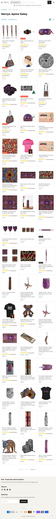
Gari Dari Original (5, 159)
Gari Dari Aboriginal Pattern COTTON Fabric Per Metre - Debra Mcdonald (9, 156)
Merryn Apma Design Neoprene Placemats (25, 265)
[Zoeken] (49, 2)
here (33, 482)
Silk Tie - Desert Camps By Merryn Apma (8, 293)
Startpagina (4, 9)
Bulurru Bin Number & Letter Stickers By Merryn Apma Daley (9, 266)
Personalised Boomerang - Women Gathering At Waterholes (26, 348)
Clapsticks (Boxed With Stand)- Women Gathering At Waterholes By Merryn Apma (27, 377)
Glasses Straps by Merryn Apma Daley (45, 239)
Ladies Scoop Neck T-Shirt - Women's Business (45, 402)
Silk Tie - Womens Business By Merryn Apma (45, 456)
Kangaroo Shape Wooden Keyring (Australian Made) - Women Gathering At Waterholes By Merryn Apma (27, 294)
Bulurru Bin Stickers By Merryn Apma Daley (9, 376)
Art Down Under (23, 351)
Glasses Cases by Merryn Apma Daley (45, 41)
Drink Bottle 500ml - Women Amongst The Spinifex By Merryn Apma (46, 429)
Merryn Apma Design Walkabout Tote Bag (7, 70)
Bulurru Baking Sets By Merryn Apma (27, 456)
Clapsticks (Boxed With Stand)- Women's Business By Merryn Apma (27, 429)
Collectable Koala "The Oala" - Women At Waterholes (27, 320)
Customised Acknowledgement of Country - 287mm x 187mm (46, 128)
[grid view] (50, 19)
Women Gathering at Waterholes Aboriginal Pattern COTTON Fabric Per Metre (9, 185)
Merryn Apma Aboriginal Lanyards (8, 41)
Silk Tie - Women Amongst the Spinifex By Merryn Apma (9, 428)
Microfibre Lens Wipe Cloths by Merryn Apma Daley (9, 212)
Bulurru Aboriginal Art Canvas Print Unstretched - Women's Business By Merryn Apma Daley (9, 349)
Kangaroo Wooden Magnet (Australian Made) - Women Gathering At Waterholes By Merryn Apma (9, 457)
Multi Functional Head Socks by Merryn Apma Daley (27, 70)
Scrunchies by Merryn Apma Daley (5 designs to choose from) (9, 100)
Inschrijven (23, 501)
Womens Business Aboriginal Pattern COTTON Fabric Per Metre (46, 213)
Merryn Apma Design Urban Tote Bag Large (9, 127)
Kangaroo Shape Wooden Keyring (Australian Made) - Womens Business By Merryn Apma (46, 322)
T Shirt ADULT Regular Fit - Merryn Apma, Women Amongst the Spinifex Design (9, 321)
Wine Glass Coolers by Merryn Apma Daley (9, 239)
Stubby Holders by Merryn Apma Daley (26, 99)
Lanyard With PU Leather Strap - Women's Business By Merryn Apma (46, 266)
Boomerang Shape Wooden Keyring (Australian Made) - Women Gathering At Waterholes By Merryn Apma (46, 349)
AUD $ (31, 508)
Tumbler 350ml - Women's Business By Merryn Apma (45, 293)
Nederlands (23, 508)
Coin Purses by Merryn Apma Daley (27, 127)
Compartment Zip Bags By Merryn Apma (45, 99)
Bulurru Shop (5, 43)
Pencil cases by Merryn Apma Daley (27, 184)
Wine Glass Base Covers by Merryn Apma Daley (45, 70)
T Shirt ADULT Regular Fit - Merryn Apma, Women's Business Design (27, 156)
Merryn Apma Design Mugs (27, 239)
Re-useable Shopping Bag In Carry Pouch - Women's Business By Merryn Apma (46, 377)
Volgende (32, 469)
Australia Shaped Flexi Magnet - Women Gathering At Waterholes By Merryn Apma (27, 403)
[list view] (53, 19)
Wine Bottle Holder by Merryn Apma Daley (27, 212)
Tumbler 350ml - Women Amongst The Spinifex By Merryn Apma (8, 403)
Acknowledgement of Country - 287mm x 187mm (46, 155)
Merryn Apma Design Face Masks (26, 41)
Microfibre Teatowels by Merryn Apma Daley (44, 184)
